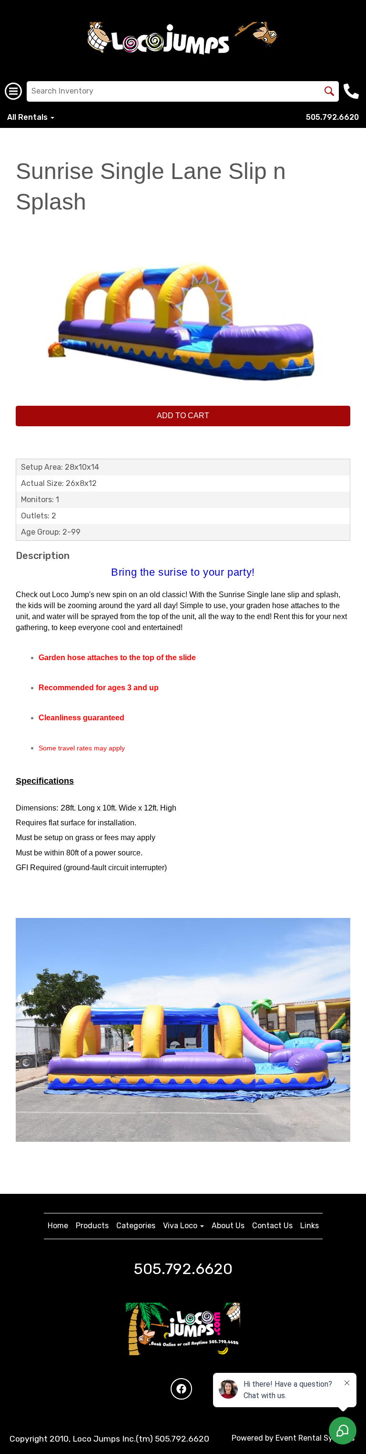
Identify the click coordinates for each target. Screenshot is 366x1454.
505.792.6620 (332, 117)
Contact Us (272, 1225)
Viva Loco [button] (181, 1225)
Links (309, 1225)
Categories (135, 1225)
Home (58, 1225)
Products (92, 1225)
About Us (228, 1225)
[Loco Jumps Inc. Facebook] (181, 1389)
